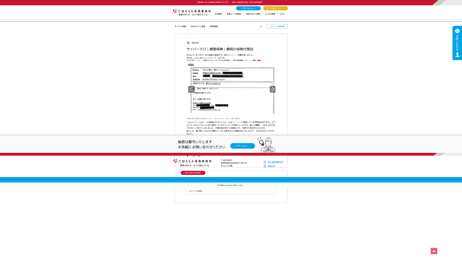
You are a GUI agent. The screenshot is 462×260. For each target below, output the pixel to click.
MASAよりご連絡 (198, 26)
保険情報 (214, 26)
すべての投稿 (180, 26)
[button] (233, 14)
